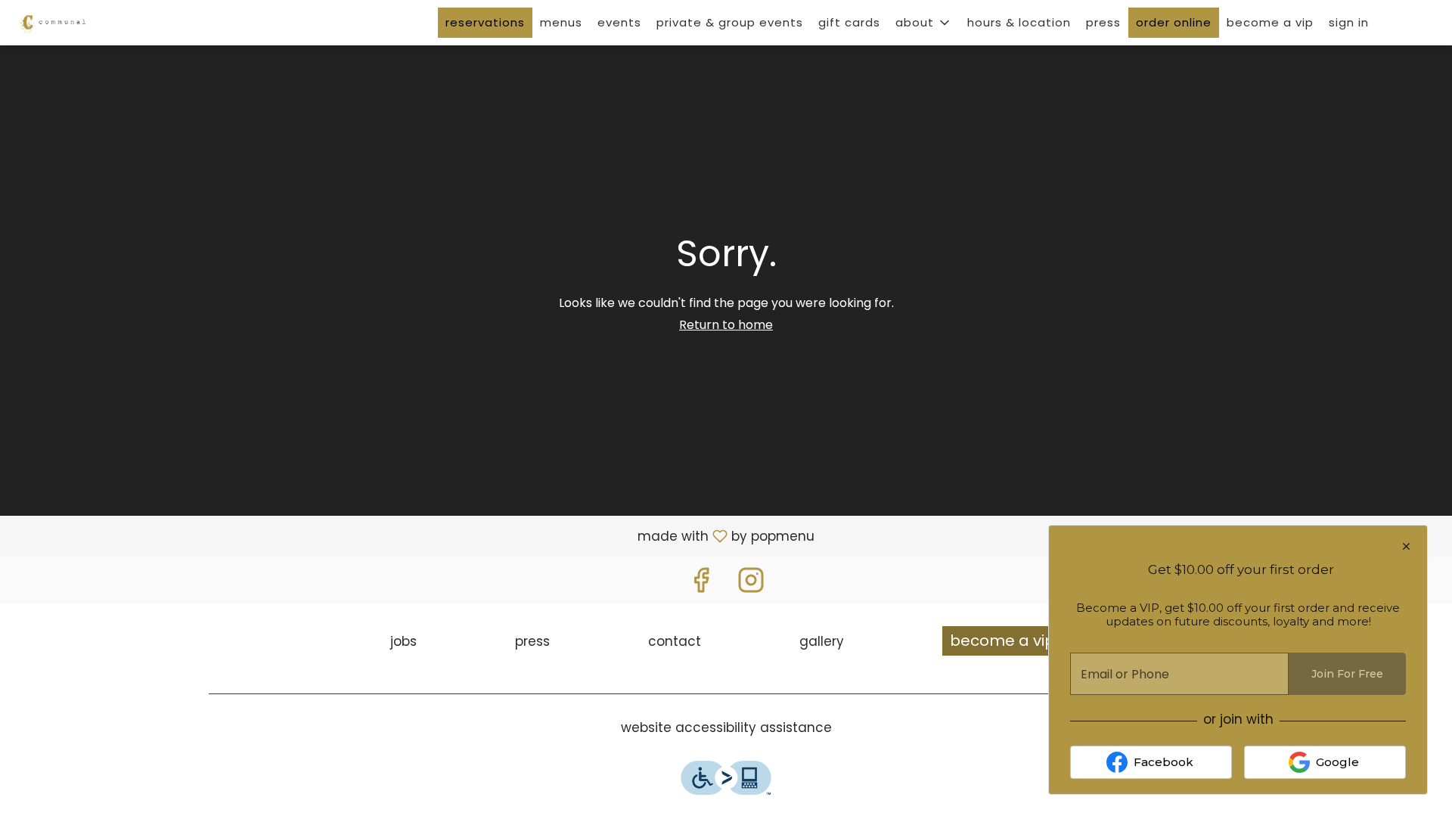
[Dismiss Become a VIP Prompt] (1406, 546)
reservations (485, 22)
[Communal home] (80, 23)
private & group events (729, 22)
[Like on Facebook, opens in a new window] (701, 584)
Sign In (1349, 22)
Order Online (1174, 22)
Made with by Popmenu (412, 535)
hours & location (1019, 22)
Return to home (726, 324)
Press (1103, 22)
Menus (561, 22)
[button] (924, 23)
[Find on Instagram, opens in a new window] (751, 584)
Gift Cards (849, 22)
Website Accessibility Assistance (726, 727)
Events (619, 22)
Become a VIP (1270, 22)
